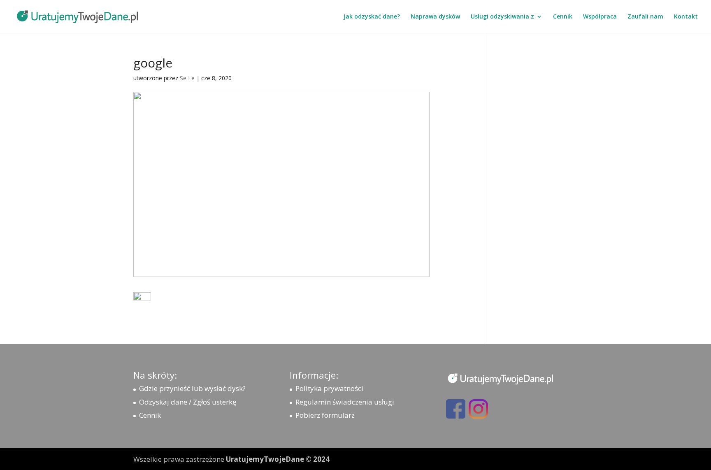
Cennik (562, 17)
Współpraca (600, 17)
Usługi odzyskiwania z (502, 17)
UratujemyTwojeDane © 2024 (278, 459)
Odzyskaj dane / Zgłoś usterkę (188, 402)
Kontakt (686, 17)
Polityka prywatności (329, 388)
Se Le (187, 78)
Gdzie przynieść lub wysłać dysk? (192, 388)
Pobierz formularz (325, 415)
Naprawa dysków (435, 17)
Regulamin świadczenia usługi (344, 402)
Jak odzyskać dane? (372, 17)
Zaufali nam (645, 17)
